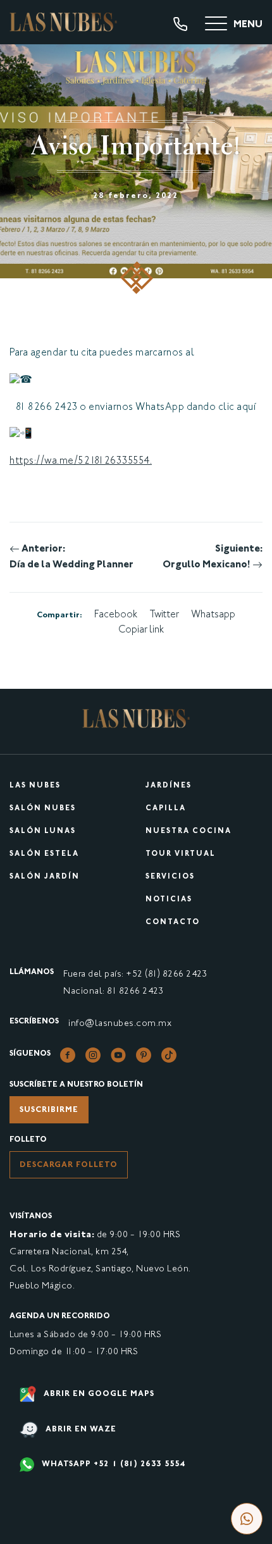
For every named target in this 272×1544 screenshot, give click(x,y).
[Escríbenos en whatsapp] (247, 1519)
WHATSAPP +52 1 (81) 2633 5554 (112, 1464)
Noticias (168, 899)
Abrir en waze (79, 1429)
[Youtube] (118, 1055)
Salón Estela (44, 854)
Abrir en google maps (97, 1394)
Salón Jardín (44, 877)
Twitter (164, 615)
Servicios (170, 877)
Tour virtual (180, 854)
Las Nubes (35, 785)
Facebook (115, 615)
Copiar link (141, 630)
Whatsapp (213, 615)
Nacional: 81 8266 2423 (113, 991)
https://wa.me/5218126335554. (80, 461)
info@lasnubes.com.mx (119, 1024)
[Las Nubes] (63, 22)
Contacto (172, 922)
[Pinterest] (143, 1055)
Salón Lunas (42, 831)
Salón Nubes (42, 808)
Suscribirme (49, 1110)
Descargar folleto (69, 1165)
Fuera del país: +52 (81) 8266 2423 (135, 974)
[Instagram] (93, 1055)
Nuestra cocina (188, 831)
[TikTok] (168, 1055)
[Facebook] (67, 1055)
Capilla (165, 808)
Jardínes (168, 785)
